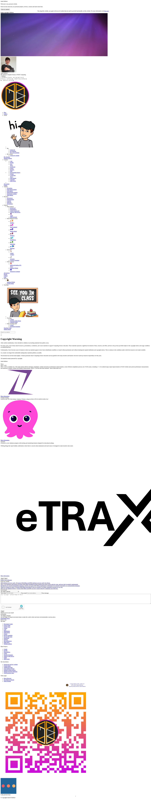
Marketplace (7, 631)
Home (2, 618)
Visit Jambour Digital (9, 668)
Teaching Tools (7, 328)
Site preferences (8, 641)
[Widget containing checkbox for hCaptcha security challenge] (12, 607)
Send (2, 611)
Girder (5, 653)
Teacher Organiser (8, 655)
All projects (7, 273)
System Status (7, 666)
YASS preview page (9, 673)
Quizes (5, 185)
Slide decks (6, 642)
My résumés (7, 157)
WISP (5, 657)
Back (2, 578)
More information (5, 396)
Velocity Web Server (9, 656)
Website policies (8, 158)
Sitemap (6, 639)
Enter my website (5, 9)
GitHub (6, 275)
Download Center (8, 624)
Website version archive (10, 670)
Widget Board (7, 329)
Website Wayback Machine (10, 671)
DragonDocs (7, 652)
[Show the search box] (1, 335)
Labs (5, 277)
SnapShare (6, 638)
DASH (5, 650)
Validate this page (8, 667)
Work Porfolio (7, 681)
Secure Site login (8, 636)
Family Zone (7, 627)
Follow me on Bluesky (6, 580)
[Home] (15, 109)
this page (106, 11)
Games (5, 628)
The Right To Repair (9, 679)
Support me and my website (11, 664)
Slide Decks (7, 618)
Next (6, 578)
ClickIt (5, 649)
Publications (7, 632)
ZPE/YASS (7, 659)
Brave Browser (7, 678)
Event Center (7, 625)
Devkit (5, 274)
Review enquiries (8, 635)
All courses (6, 184)
